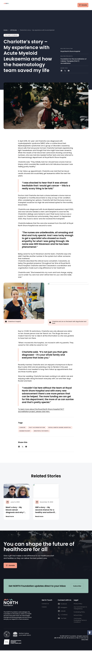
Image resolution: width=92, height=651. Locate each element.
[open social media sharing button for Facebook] (69, 71)
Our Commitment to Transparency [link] (80, 608)
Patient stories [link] (11, 35)
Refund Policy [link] (78, 615)
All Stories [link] (13, 30)
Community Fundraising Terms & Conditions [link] (80, 620)
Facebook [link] (64, 604)
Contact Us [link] (45, 604)
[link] (89, 632)
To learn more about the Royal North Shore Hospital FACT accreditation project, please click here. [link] (41, 410)
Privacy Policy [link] (78, 604)
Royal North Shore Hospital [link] (70, 51)
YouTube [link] (63, 618)
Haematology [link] (24, 431)
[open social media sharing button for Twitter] (65, 71)
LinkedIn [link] (63, 611)
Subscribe (77, 586)
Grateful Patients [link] (41, 431)
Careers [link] (44, 607)
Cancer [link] (22, 427)
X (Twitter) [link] (64, 615)
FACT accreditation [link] (37, 427)
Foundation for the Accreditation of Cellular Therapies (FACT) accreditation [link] (73, 61)
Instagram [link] (64, 607)
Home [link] (5, 30)
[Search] (60, 5)
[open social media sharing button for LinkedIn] (61, 71)
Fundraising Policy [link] (79, 612)
